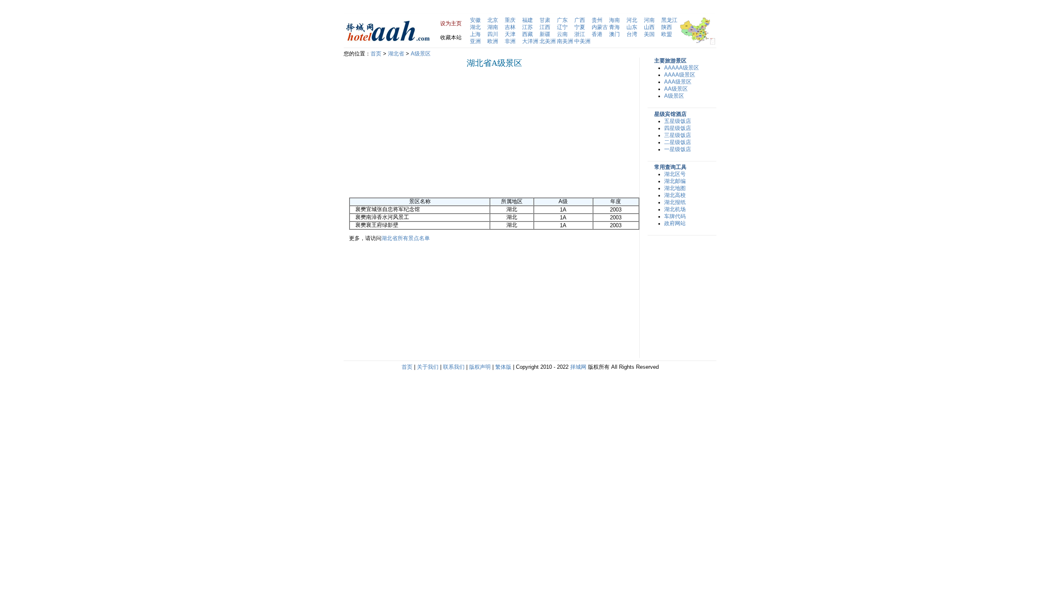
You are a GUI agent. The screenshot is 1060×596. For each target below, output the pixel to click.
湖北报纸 (675, 202)
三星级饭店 (677, 135)
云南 (562, 34)
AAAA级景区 (679, 75)
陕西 (666, 27)
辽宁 (562, 27)
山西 (649, 27)
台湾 (631, 34)
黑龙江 (669, 20)
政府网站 (675, 223)
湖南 (492, 27)
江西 (545, 27)
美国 (649, 34)
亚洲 (475, 41)
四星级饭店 (677, 128)
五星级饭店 (677, 121)
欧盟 (666, 34)
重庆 (510, 20)
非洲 (510, 41)
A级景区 (421, 54)
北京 (492, 20)
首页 (376, 54)
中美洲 (582, 41)
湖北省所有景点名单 (405, 238)
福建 (527, 20)
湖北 (475, 27)
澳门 (614, 34)
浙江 (579, 34)
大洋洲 (530, 41)
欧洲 (492, 41)
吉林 (510, 27)
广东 (562, 20)
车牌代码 (675, 216)
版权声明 (480, 367)
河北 (631, 20)
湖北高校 (675, 195)
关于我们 (427, 367)
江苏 (527, 27)
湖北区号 (675, 174)
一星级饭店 (677, 149)
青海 (614, 27)
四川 (492, 34)
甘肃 (545, 20)
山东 (631, 27)
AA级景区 (676, 89)
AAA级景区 (677, 82)
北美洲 (548, 41)
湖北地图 (675, 188)
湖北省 (396, 54)
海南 (614, 20)
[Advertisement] (418, 132)
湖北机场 (675, 209)
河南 (649, 20)
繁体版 (503, 367)
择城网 (578, 367)
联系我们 (454, 367)
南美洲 (565, 41)
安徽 (475, 20)
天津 (510, 34)
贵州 (597, 20)
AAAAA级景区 (681, 68)
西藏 (527, 34)
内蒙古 (600, 27)
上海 (475, 34)
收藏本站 (451, 38)
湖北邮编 (675, 181)
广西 (579, 20)
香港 (597, 34)
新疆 (545, 34)
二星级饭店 (677, 142)
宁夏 (579, 27)
